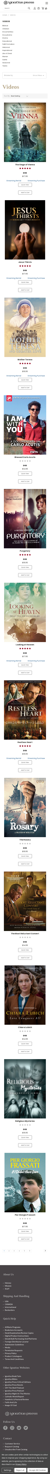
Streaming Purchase (36, 180)
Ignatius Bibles (11, 1379)
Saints (4, 59)
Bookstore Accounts (13, 1330)
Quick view (25, 185)
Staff (7, 1289)
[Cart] (43, 8)
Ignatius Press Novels (14, 1385)
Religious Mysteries (25, 1121)
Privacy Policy (11, 1353)
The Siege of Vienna (25, 164)
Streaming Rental (13, 180)
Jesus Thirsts (25, 262)
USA (6, 1301)
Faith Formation (8, 44)
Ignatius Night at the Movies (17, 1394)
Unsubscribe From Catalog (16, 1449)
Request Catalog (12, 1446)
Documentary (7, 32)
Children (5, 29)
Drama (5, 38)
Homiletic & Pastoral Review (17, 1399)
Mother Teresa (25, 359)
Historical (6, 47)
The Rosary (25, 839)
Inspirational (7, 50)
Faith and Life (11, 1402)
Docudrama (7, 35)
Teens (4, 66)
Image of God (11, 1405)
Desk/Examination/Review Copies (19, 1333)
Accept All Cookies (37, 1470)
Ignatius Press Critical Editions (18, 1382)
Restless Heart (25, 742)
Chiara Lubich (25, 1027)
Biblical (5, 25)
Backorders (10, 1310)
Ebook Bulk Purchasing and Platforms (21, 1339)
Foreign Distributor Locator (17, 1342)
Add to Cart (25, 192)
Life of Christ (7, 53)
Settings (7, 1470)
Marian (5, 56)
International (10, 1307)
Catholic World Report (14, 1396)
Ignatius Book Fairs (13, 1376)
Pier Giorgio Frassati (25, 1215)
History (8, 1283)
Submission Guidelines (14, 1344)
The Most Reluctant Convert (25, 933)
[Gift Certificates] (39, 8)
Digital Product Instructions (17, 1336)
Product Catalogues (13, 1356)
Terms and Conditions (14, 1359)
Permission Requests (13, 1350)
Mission (8, 1286)
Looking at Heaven (25, 644)
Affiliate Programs (12, 1327)
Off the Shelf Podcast (14, 1388)
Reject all (20, 1470)
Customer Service (12, 1444)
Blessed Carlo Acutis (25, 457)
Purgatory (25, 551)
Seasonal (6, 63)
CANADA (9, 1304)
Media (7, 1347)
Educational (7, 41)
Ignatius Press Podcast (14, 1391)
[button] (24, 75)
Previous (3, 1471)
